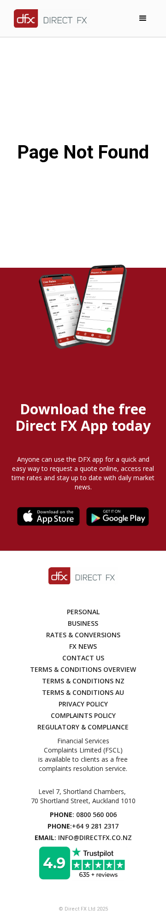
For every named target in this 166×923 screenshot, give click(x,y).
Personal (83, 611)
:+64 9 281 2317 (83, 826)
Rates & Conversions (83, 634)
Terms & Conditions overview (83, 669)
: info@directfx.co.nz (83, 837)
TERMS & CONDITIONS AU (83, 692)
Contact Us (83, 657)
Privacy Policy (83, 704)
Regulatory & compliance (83, 727)
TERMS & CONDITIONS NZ (83, 680)
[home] (49, 18)
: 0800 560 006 (83, 814)
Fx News (83, 646)
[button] (143, 18)
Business (83, 623)
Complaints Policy (83, 715)
